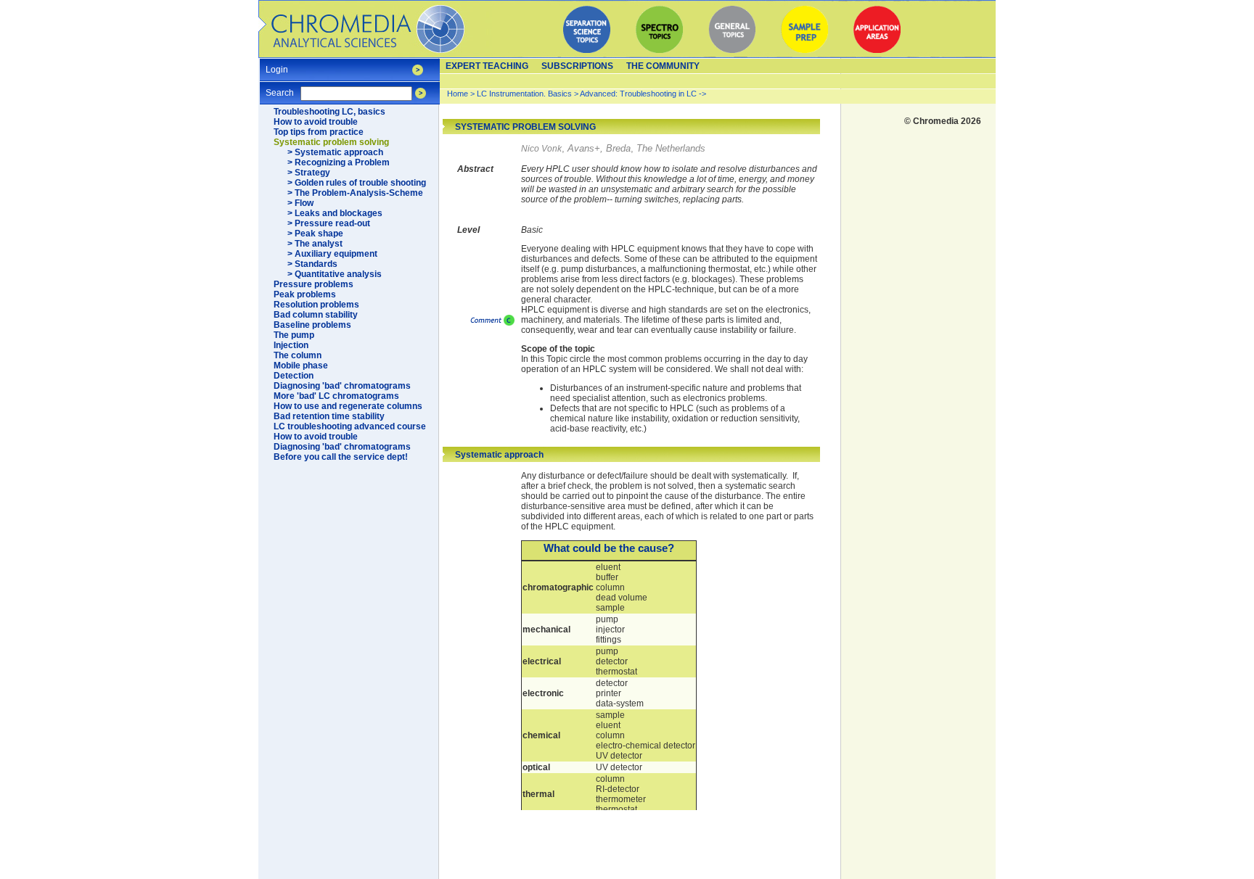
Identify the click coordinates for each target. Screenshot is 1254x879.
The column (297, 355)
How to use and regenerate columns (348, 406)
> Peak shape (315, 233)
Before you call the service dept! (341, 457)
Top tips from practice (319, 132)
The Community (663, 66)
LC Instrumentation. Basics (524, 93)
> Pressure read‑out (328, 223)
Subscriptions (577, 66)
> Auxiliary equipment (332, 254)
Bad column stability (316, 315)
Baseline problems (312, 325)
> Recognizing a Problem (338, 162)
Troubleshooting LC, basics (329, 112)
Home (457, 93)
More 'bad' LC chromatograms (336, 396)
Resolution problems (316, 305)
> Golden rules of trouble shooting (356, 183)
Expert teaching (487, 66)
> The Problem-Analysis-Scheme (355, 193)
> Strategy (308, 173)
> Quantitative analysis (334, 274)
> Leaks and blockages (334, 213)
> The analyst (315, 244)
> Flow (300, 203)
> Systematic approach (335, 152)
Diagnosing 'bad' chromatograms (342, 386)
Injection (291, 345)
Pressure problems (313, 284)
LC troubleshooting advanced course (350, 426)
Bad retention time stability (329, 416)
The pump (294, 335)
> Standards (312, 264)
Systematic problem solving (331, 142)
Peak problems (305, 294)
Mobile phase (301, 365)
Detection (294, 376)
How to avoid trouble (316, 122)
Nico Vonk (541, 149)
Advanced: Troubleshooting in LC (638, 93)
